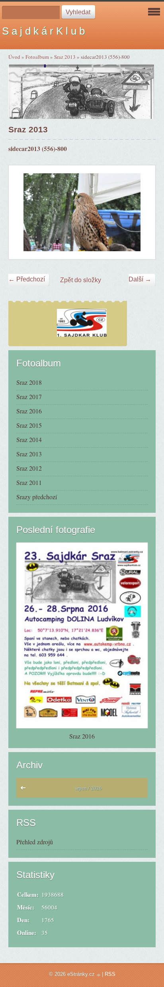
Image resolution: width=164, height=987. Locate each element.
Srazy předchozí (36, 497)
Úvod (14, 56)
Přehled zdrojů (34, 842)
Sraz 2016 (29, 411)
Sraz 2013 (65, 56)
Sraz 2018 (29, 382)
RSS (110, 974)
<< (24, 790)
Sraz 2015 (29, 425)
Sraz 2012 (29, 468)
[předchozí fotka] (22, 212)
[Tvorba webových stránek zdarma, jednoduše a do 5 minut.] (99, 975)
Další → (140, 279)
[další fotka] (142, 212)
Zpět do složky (80, 280)
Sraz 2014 (29, 439)
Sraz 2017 (29, 396)
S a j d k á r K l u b (43, 31)
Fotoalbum (37, 56)
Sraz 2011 (29, 482)
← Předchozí (26, 279)
